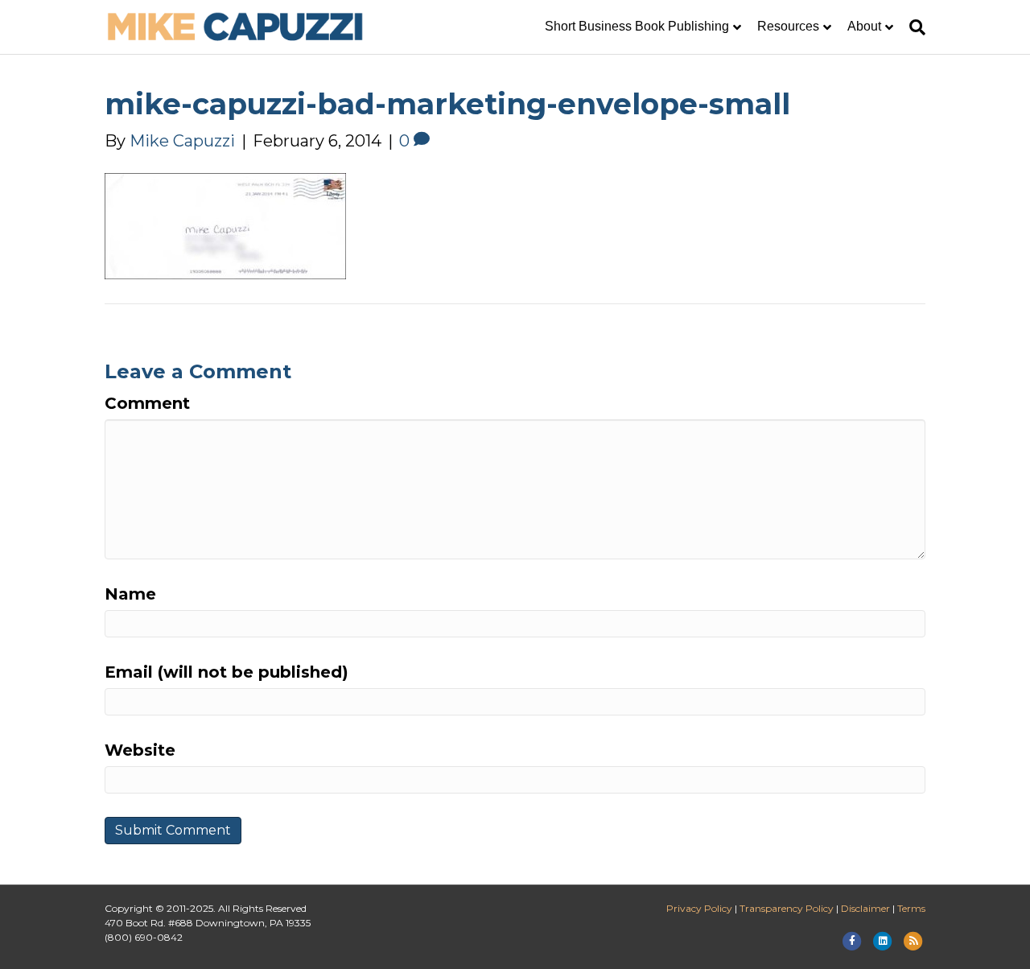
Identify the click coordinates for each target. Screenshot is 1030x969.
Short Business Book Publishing (637, 26)
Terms (911, 908)
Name (130, 594)
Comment (147, 403)
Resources (788, 26)
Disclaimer (865, 908)
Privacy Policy (699, 908)
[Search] (913, 27)
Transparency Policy (787, 908)
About (864, 26)
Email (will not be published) (226, 672)
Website (140, 750)
